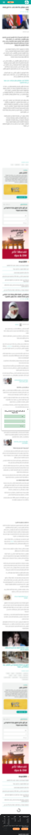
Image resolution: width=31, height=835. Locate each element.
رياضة (4, 818)
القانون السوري (15, 677)
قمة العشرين (17, 164)
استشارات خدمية (13, 818)
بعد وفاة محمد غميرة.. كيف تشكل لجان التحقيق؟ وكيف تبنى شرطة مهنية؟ (17, 280)
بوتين (27, 164)
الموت (15, 675)
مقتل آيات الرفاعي (7, 677)
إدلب (12, 164)
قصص (28, 821)
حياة (4, 816)
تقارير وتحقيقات (26, 816)
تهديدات (20, 675)
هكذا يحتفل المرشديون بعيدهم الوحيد (21, 273)
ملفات (9, 819)
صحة (20, 816)
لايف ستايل (19, 821)
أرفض (16, 829)
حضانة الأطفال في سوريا (24, 677)
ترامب (23, 164)
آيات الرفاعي (9, 346)
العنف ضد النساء (25, 679)
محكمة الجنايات (18, 673)
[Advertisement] (15, 143)
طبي (20, 818)
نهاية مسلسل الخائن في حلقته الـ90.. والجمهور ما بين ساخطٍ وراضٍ (15, 276)
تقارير (28, 818)
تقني (15, 819)
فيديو (9, 821)
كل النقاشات (7, 204)
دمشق (13, 673)
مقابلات (8, 823)
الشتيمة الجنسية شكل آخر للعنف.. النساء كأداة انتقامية (18, 265)
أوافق (25, 829)
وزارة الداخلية (26, 675)
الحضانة (12, 541)
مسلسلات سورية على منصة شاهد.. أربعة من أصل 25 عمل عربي (16, 290)
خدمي (15, 816)
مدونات (28, 822)
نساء (20, 819)
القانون (10, 675)
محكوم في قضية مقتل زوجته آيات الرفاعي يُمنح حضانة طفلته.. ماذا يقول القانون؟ (16, 285)
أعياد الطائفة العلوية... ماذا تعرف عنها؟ (21, 269)
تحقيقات (8, 673)
